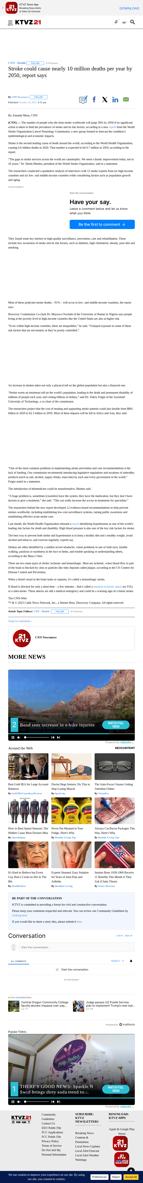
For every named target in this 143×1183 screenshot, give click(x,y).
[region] (71, 980)
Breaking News (84, 1133)
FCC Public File (51, 1136)
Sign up (128, 936)
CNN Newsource (20, 97)
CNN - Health (41, 611)
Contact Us (48, 1123)
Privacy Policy (50, 1141)
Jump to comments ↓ (20, 621)
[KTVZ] (30, 22)
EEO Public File (51, 1127)
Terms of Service (52, 1145)
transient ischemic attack (107, 586)
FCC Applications (52, 1132)
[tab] (18, 961)
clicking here (19, 915)
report (112, 127)
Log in (119, 936)
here (79, 921)
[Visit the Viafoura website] (127, 1024)
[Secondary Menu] (13, 22)
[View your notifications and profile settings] (131, 961)
